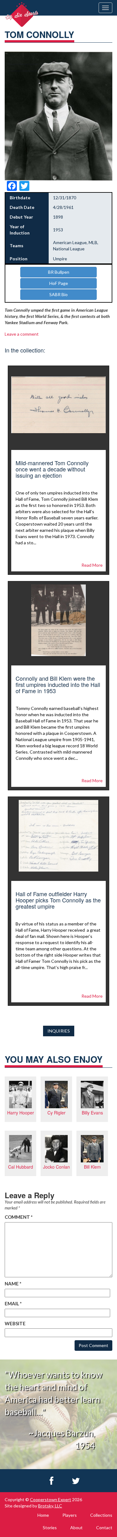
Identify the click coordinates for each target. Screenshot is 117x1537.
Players (69, 1515)
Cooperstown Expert (50, 1499)
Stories (50, 1527)
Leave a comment (22, 334)
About (76, 1527)
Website (15, 1323)
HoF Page (58, 283)
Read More (92, 565)
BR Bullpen (58, 272)
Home (43, 1515)
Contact (104, 1527)
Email (13, 1303)
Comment (19, 1217)
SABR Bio (58, 294)
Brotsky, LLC (50, 1505)
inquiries (58, 1030)
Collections (101, 1515)
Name (13, 1283)
